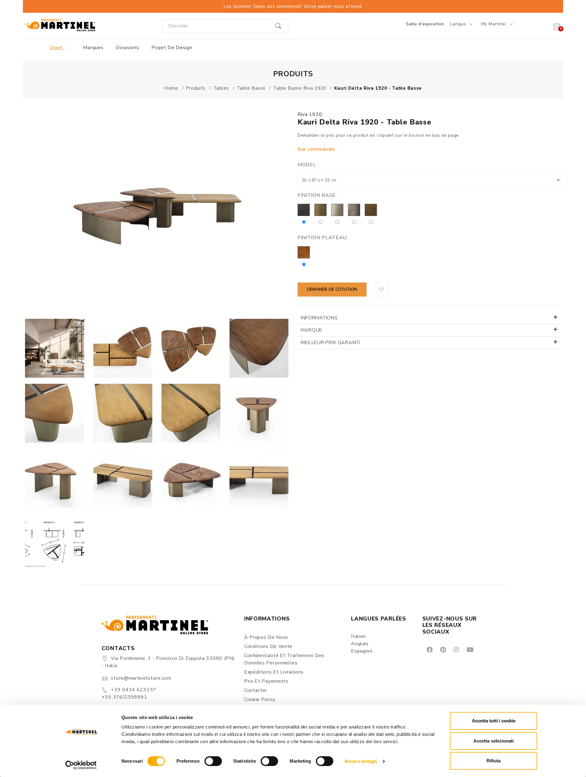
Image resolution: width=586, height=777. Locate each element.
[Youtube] (469, 649)
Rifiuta (494, 760)
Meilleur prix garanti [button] (330, 342)
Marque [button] (311, 330)
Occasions (127, 47)
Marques (93, 47)
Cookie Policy (260, 699)
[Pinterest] (442, 649)
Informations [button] (319, 318)
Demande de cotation (332, 289)
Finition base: (317, 195)
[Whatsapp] (483, 649)
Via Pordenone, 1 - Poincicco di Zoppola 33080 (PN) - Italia (168, 662)
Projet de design (171, 47)
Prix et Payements (266, 681)
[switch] (213, 761)
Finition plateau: (323, 237)
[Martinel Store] (60, 25)
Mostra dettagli (361, 761)
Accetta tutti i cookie (493, 720)
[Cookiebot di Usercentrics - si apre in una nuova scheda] (81, 765)
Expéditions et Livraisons (274, 672)
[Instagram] (455, 649)
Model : (308, 164)
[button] (381, 289)
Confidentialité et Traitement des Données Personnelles (284, 659)
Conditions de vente (268, 646)
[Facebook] (429, 649)
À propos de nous (266, 637)
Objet (56, 47)
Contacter (255, 690)
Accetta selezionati (493, 740)
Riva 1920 (310, 114)
